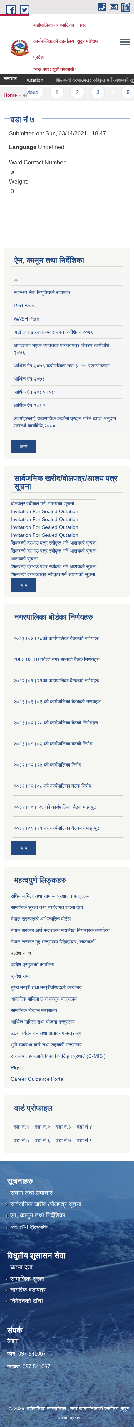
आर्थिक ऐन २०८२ (29, 405)
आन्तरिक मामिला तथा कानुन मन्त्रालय (44, 999)
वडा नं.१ (21, 1127)
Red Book (25, 305)
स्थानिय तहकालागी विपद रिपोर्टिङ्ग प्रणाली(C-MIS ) (58, 1056)
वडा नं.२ (42, 1127)
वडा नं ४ (84, 1127)
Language (22, 147)
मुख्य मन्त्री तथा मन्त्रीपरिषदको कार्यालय (46, 987)
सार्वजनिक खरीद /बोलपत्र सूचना (45, 1204)
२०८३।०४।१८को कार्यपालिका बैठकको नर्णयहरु (56, 638)
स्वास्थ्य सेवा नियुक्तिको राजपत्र (42, 292)
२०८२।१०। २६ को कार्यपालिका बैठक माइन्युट (54, 807)
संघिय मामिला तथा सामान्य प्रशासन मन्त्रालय (50, 896)
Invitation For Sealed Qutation (44, 511)
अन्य (24, 446)
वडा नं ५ (21, 1140)
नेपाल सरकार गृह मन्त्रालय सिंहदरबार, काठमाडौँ (52, 942)
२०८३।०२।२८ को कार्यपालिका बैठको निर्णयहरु (55, 722)
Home (10, 95)
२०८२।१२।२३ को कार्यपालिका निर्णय (47, 765)
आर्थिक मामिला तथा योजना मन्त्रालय (43, 1022)
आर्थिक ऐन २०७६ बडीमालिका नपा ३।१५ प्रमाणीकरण (62, 365)
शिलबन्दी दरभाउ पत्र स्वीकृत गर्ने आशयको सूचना (53, 543)
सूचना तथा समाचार (31, 1193)
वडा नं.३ (63, 1127)
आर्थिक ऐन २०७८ (29, 379)
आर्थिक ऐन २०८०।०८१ (35, 392)
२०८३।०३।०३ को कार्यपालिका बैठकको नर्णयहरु (57, 701)
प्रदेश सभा (20, 976)
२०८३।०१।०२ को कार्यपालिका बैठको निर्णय (53, 744)
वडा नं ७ (63, 1140)
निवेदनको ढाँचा (26, 1301)
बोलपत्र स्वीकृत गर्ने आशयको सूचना (42, 503)
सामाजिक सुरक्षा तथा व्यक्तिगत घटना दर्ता (47, 907)
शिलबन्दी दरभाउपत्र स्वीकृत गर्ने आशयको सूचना (91, 80)
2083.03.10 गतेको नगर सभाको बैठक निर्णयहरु (56, 659)
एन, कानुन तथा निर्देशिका (37, 1215)
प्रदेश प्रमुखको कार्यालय (32, 964)
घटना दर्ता (21, 1267)
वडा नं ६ (42, 1140)
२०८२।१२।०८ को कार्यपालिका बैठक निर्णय (52, 786)
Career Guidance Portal (37, 1079)
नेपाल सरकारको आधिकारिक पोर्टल (41, 919)
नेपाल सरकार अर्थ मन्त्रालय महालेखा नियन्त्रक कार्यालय (60, 930)
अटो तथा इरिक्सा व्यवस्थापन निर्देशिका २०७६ (54, 332)
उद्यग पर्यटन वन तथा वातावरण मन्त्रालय (46, 1033)
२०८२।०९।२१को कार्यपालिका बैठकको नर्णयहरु (56, 680)
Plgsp (17, 1067)
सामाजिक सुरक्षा (27, 1278)
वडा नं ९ (84, 1140)
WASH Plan (26, 319)
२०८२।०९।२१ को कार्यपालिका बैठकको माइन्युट (56, 828)
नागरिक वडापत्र (28, 1290)
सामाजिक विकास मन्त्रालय (34, 1010)
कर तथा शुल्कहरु (29, 1226)
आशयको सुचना (24, 558)
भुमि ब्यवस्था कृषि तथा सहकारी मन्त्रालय (46, 1044)
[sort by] (16, 279)
